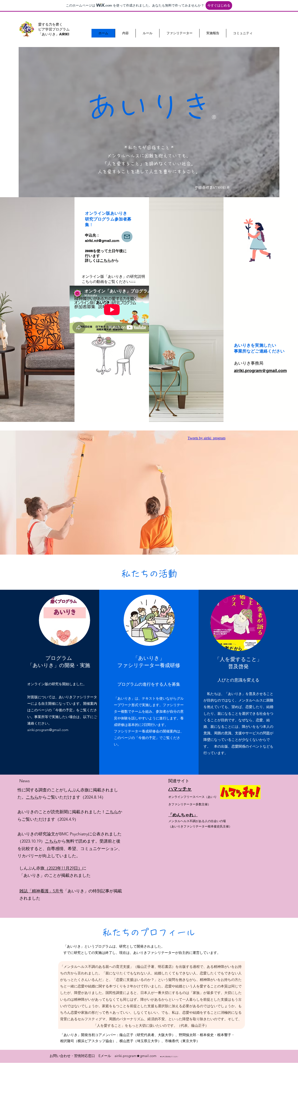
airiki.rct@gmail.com (102, 240)
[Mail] (127, 236)
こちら (105, 260)
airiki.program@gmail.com (260, 370)
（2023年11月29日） (63, 868)
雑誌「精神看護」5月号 (41, 891)
